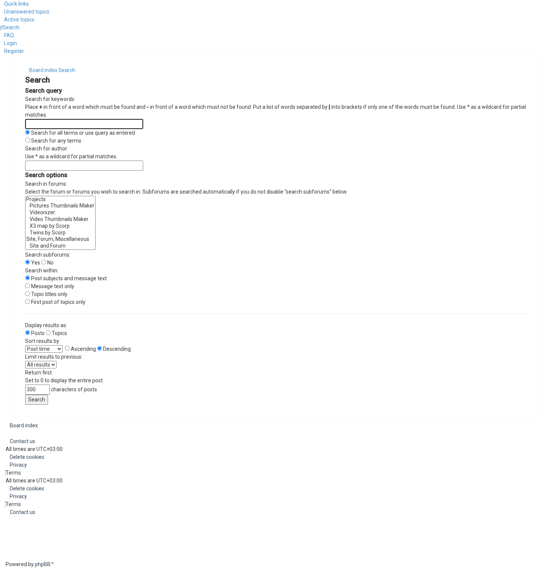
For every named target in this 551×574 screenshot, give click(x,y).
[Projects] (60, 199)
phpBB (43, 564)
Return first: (39, 373)
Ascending (83, 349)
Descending (116, 349)
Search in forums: (46, 184)
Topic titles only (48, 294)
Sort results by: (42, 341)
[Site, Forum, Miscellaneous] (60, 239)
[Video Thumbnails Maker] (60, 219)
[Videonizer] (60, 212)
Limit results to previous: (53, 357)
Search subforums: (47, 255)
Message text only (52, 286)
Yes (35, 263)
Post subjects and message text (68, 278)
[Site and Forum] (60, 246)
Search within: (41, 270)
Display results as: (46, 325)
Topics (59, 333)
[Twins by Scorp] (60, 233)
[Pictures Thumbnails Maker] (60, 206)
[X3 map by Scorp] (60, 226)
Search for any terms (55, 141)
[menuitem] (24, 12)
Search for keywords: (50, 99)
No (50, 263)
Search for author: (46, 149)
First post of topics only (57, 302)
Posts (37, 333)
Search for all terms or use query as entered (82, 133)
